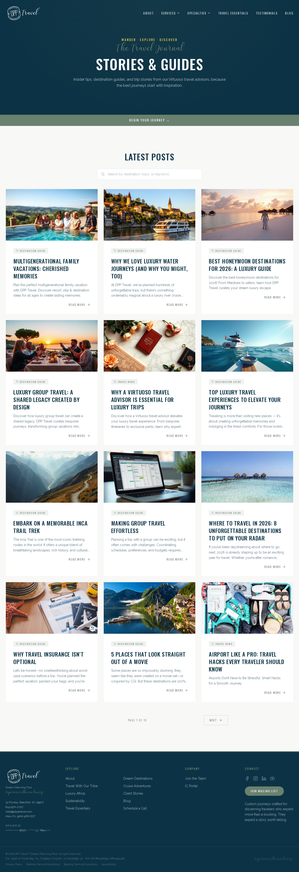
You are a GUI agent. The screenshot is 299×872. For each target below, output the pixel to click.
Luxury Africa (75, 793)
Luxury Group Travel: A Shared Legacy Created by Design (46, 399)
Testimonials (267, 13)
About (148, 13)
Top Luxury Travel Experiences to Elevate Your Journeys (245, 399)
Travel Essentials (233, 13)
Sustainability (75, 801)
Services (168, 13)
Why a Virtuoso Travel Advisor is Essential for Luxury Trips (142, 399)
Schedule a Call (135, 808)
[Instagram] (255, 778)
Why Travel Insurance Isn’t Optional (48, 658)
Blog (289, 13)
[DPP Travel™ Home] (23, 13)
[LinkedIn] (264, 778)
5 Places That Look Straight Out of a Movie (148, 658)
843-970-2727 (14, 807)
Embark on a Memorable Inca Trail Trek (50, 527)
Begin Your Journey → (149, 120)
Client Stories (133, 793)
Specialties (196, 13)
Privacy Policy (14, 864)
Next (213, 720)
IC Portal (191, 786)
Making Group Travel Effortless (138, 527)
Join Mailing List (264, 791)
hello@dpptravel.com (19, 811)
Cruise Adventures (137, 786)
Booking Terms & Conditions (81, 864)
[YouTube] (272, 778)
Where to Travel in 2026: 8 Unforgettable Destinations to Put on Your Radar (245, 530)
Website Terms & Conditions (43, 864)
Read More (77, 305)
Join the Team (195, 778)
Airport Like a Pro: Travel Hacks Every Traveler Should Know (246, 661)
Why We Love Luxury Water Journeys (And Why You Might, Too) (149, 268)
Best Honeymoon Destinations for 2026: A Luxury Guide (247, 265)
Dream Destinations (138, 778)
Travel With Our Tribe (81, 786)
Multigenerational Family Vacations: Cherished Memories (46, 268)
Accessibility (108, 864)
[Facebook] (247, 778)
